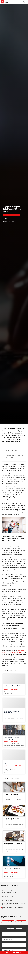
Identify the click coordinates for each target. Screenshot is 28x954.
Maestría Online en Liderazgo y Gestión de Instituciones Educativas (12, 895)
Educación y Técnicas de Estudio (11, 215)
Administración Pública (8, 921)
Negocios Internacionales (18, 715)
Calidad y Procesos (21, 921)
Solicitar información (14, 952)
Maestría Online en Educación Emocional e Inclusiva (14, 888)
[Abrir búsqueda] (24, 2)
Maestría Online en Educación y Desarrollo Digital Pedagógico (13, 908)
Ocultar (13, 447)
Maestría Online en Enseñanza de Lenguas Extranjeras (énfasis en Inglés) (12, 891)
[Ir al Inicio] (5, 1)
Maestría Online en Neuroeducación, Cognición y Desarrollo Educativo (13, 900)
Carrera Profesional (6, 766)
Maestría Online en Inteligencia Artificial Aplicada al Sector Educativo (14, 904)
